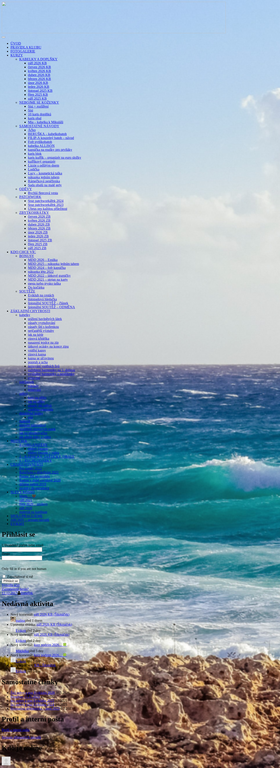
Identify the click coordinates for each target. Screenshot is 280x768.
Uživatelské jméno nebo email (22, 545)
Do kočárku (36, 287)
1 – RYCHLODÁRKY (35, 460)
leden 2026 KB (38, 87)
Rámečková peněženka (44, 181)
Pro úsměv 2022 (30, 468)
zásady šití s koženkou (43, 327)
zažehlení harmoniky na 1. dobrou (51, 370)
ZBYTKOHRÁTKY (34, 212)
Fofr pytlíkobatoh (40, 142)
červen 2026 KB (39, 67)
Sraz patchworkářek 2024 (45, 201)
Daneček (27, 593)
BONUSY (26, 256)
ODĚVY (25, 189)
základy (33, 386)
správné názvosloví (32, 425)
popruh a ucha (38, 362)
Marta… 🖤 (27, 496)
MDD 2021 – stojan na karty (48, 279)
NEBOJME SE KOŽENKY (39, 102)
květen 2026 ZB (39, 220)
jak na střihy (36, 401)
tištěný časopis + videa (43, 453)
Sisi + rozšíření (38, 106)
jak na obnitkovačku (33, 433)
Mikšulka (22, 651)
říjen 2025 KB (38, 94)
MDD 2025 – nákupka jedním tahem (53, 264)
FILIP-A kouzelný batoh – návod (51, 138)
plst (30, 417)
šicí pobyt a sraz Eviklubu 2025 (32, 700)
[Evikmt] (6, 764)
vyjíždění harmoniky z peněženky (51, 374)
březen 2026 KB (39, 79)
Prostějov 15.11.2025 (25, 696)
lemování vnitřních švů (44, 366)
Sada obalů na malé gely (45, 185)
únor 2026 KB (38, 83)
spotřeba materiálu (40, 409)
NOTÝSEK (18, 441)
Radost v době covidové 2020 (40, 480)
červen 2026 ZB (39, 216)
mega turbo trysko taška (44, 283)
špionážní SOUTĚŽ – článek (48, 303)
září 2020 (25, 508)
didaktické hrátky (31, 413)
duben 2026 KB (39, 75)
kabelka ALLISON (41, 146)
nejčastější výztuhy (41, 331)
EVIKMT (17, 524)
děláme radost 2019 (32, 484)
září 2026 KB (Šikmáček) (51, 614)
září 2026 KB (37, 63)
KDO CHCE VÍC (23, 252)
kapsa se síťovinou (41, 358)
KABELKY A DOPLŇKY (38, 59)
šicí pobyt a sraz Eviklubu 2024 (32, 704)
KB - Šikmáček (45, 665)
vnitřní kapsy (37, 350)
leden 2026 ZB (38, 236)
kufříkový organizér (41, 161)
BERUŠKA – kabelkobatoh (47, 134)
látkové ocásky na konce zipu (48, 346)
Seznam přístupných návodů (21, 737)
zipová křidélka (38, 338)
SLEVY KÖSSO (22, 492)
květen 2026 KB (39, 71)
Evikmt (21, 630)
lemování (34, 390)
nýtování (34, 378)
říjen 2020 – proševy (33, 504)
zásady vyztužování (41, 323)
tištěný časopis (38, 449)
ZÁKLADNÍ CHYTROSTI (30, 311)
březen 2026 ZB (39, 228)
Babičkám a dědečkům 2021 (39, 472)
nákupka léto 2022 (41, 271)
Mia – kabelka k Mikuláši (45, 122)
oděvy (23, 393)
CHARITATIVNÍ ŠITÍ (26, 464)
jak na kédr (35, 334)
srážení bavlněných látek (45, 319)
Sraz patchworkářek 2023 (45, 205)
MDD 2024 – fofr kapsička (47, 268)
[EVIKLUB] (114, 32)
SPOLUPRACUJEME (26, 516)
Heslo (6, 554)
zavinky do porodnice (34, 488)
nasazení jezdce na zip (43, 342)
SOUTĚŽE (27, 291)
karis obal (34, 118)
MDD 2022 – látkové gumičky (49, 275)
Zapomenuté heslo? (15, 589)
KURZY (16, 55)
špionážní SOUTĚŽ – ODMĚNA (51, 307)
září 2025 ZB (37, 248)
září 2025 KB (37, 98)
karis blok (35, 153)
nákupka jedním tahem (43, 177)
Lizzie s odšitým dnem (43, 165)
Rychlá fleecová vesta (43, 193)
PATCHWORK (30, 197)
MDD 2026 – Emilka (43, 260)
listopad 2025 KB (40, 90)
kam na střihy (37, 397)
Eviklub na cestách (41, 295)
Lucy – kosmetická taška (45, 173)
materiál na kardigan (33, 512)
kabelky (24, 315)
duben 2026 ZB (39, 224)
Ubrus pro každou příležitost (47, 209)
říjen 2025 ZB (37, 244)
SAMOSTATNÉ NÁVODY (39, 126)
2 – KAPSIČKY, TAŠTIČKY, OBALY (47, 456)
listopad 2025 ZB (40, 240)
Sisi (30, 110)
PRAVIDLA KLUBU (25, 47)
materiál (24, 421)
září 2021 (25, 500)
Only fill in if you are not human (24, 569)
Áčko (32, 130)
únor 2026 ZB (38, 232)
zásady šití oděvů (40, 405)
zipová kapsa (37, 354)
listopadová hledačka (42, 299)
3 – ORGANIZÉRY (33, 445)
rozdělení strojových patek (37, 429)
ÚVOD (15, 43)
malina (20, 620)
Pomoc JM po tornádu (34, 476)
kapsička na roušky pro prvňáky (50, 150)
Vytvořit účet (10, 585)
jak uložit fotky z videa (35, 437)
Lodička (33, 169)
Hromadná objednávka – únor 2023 (35, 708)
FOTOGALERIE (22, 51)
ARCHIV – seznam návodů (29, 520)
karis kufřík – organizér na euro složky (54, 157)
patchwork (26, 382)
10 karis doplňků (39, 114)
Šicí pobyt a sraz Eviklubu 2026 (32, 693)
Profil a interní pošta (16, 730)
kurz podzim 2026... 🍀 (50, 645)
